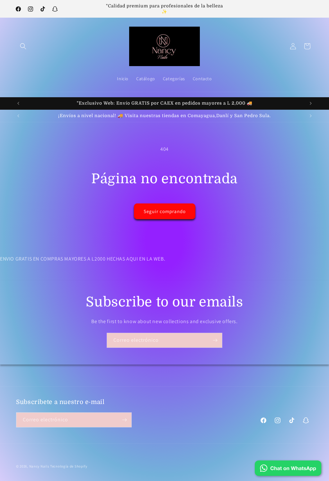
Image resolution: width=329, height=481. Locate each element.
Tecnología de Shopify (68, 466)
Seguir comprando (165, 211)
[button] (23, 46)
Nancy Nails (39, 466)
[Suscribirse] (215, 340)
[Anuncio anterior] (18, 103)
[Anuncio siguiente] (311, 103)
